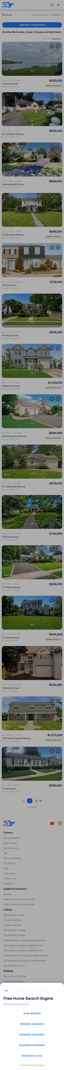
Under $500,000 (32, 1013)
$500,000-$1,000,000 (32, 1024)
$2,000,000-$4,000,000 (32, 1045)
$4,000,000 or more (32, 1055)
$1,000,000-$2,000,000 (31, 1034)
